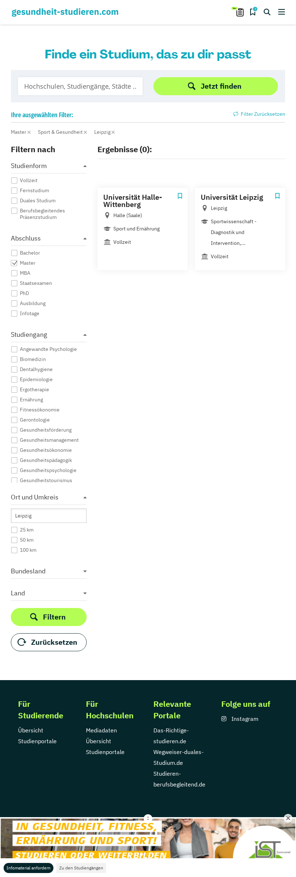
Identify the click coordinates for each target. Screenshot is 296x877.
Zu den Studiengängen (81, 868)
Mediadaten (101, 730)
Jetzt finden (221, 86)
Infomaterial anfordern (28, 868)
